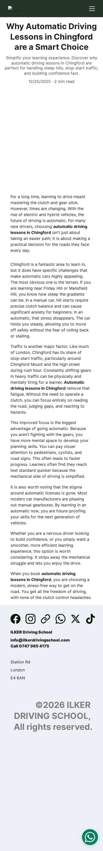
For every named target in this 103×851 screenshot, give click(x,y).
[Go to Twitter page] (78, 619)
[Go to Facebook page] (18, 619)
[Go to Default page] (48, 619)
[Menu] (92, 8)
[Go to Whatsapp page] (63, 619)
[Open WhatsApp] (90, 837)
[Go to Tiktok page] (91, 619)
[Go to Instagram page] (33, 619)
